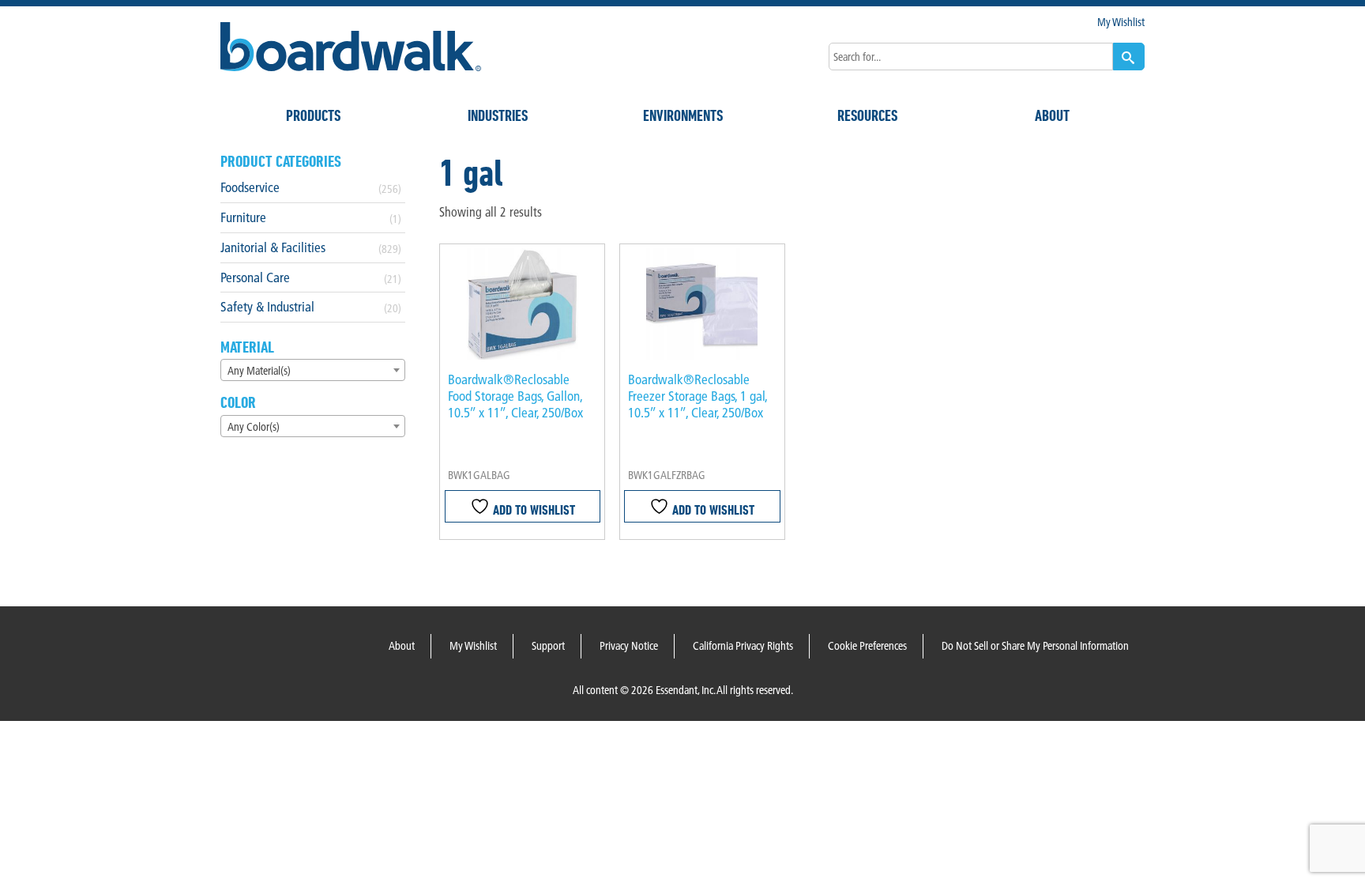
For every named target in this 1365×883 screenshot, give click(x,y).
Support (548, 646)
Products (313, 115)
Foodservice (250, 187)
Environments (683, 115)
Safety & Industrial (267, 306)
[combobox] (312, 370)
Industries (498, 115)
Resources (867, 115)
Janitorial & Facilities (272, 247)
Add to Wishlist (532, 509)
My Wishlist (1121, 22)
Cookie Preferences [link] (867, 646)
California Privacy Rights (743, 646)
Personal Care (255, 277)
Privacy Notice (629, 646)
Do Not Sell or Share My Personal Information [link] (1035, 646)
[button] (1129, 56)
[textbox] (312, 371)
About (1052, 115)
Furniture (243, 217)
